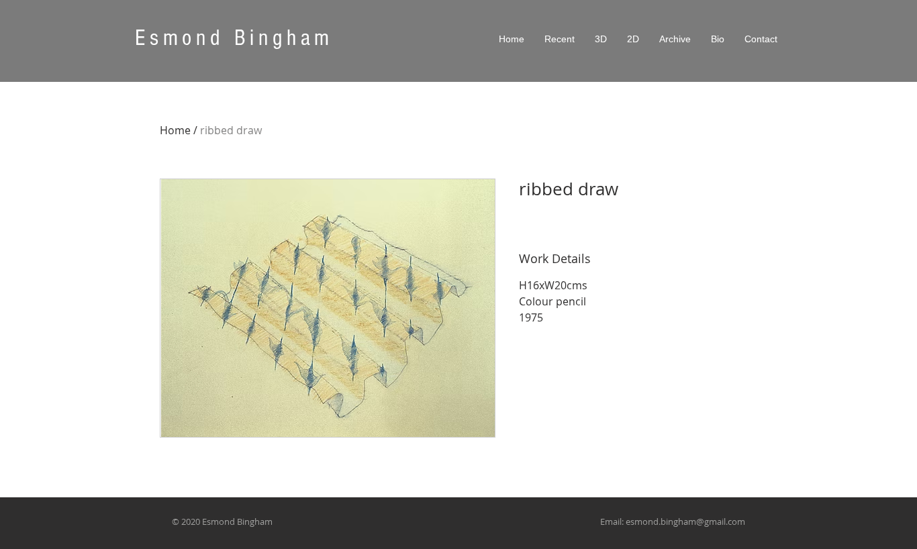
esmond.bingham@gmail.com (685, 521)
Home (175, 130)
